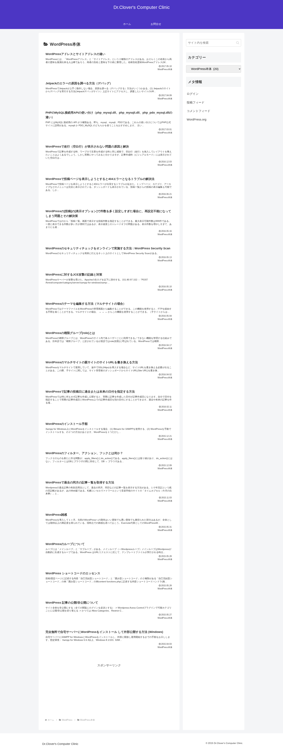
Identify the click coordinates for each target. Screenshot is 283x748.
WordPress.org (196, 119)
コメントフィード (198, 111)
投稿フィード (195, 102)
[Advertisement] (109, 691)
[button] (238, 43)
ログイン (192, 93)
